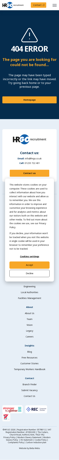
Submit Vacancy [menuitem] (29, 390)
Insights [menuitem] (29, 345)
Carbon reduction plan (36, 442)
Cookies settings (29, 256)
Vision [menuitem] (30, 324)
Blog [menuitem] (29, 351)
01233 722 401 (32, 163)
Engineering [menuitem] (29, 286)
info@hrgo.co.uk (33, 158)
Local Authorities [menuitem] (29, 292)
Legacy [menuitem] (29, 330)
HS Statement (27, 440)
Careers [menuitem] (30, 336)
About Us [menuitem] (29, 313)
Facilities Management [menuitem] (29, 298)
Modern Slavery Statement (29, 437)
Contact (37, 4)
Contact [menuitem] (29, 378)
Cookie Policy (41, 440)
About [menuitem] (29, 307)
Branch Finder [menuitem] (29, 384)
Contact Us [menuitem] (29, 396)
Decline (29, 273)
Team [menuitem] (29, 319)
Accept (29, 264)
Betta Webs (35, 448)
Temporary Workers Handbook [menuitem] (29, 369)
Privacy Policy (9, 437)
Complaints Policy (16, 442)
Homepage (29, 99)
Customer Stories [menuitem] (29, 363)
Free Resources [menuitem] (29, 357)
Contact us (29, 173)
